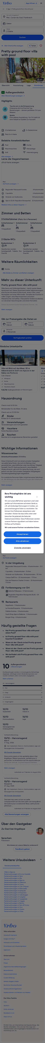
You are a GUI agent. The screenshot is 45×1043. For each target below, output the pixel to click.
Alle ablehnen (22, 541)
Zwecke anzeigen (22, 548)
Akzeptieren (22, 534)
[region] (22, 521)
